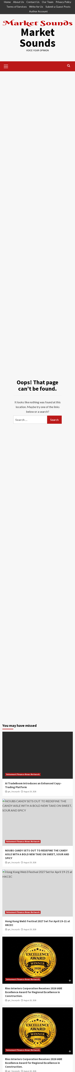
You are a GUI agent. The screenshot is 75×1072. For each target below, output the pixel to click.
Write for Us (36, 6)
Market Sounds (37, 37)
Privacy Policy (63, 1)
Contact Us (33, 1)
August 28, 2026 (30, 1000)
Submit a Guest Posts (58, 6)
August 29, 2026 (30, 791)
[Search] (68, 66)
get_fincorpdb (14, 791)
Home (7, 1)
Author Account (38, 11)
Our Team (47, 1)
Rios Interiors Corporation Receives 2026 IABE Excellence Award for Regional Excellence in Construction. (33, 992)
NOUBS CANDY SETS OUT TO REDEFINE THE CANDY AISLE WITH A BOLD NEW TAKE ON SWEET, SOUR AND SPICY (37, 854)
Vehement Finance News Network (23, 774)
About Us (18, 1)
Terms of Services (16, 6)
